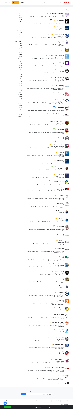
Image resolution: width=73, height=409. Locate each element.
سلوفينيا (20, 116)
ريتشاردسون (53, 146)
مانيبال (61, 323)
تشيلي (63, 316)
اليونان (63, 227)
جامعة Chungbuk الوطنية (58, 359)
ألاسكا (57, 79)
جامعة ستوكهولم (60, 160)
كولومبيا (20, 59)
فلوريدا (57, 279)
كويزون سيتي (59, 123)
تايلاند (21, 56)
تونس (21, 112)
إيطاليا (21, 96)
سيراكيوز (54, 204)
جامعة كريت (61, 226)
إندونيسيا (20, 63)
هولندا (63, 21)
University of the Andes (58, 314)
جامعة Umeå (61, 69)
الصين (21, 52)
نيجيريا (63, 130)
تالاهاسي (54, 279)
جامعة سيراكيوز (60, 203)
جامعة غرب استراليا (59, 210)
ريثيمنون (60, 227)
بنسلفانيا (57, 273)
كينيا (21, 72)
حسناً (8, 407)
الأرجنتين (20, 90)
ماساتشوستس (56, 138)
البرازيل (62, 331)
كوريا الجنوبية (62, 36)
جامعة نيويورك (61, 62)
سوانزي (57, 176)
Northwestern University (58, 13)
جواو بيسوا (59, 331)
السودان (20, 79)
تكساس (57, 146)
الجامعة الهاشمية (60, 351)
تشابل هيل (52, 57)
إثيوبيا (21, 101)
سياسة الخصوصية (41, 400)
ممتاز (21, 15)
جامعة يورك (61, 285)
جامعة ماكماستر (60, 41)
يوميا (60, 71)
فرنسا (21, 85)
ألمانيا (21, 54)
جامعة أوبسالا (61, 93)
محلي (21, 21)
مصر (63, 309)
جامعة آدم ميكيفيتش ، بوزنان (58, 375)
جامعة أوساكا (61, 99)
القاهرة (61, 309)
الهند (63, 323)
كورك (60, 115)
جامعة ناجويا (61, 256)
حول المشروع (48, 400)
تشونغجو (57, 361)
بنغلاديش (20, 94)
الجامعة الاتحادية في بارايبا (58, 329)
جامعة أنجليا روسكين (59, 85)
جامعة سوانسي (60, 174)
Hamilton (60, 42)
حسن (21, 19)
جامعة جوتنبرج (61, 152)
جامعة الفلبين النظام (59, 121)
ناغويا (60, 257)
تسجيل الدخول (7, 2)
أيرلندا (63, 115)
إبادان (60, 130)
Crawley (59, 212)
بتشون (58, 345)
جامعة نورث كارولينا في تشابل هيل (56, 55)
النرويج (21, 78)
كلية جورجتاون (61, 300)
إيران (21, 89)
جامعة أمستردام (60, 20)
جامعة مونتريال (60, 48)
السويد (63, 71)
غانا (21, 99)
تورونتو (61, 28)
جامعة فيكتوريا (61, 218)
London (57, 249)
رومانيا (21, 98)
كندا (63, 28)
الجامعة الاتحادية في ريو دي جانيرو (56, 337)
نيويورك (57, 63)
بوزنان (61, 376)
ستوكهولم (59, 161)
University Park (52, 273)
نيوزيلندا (62, 108)
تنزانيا (21, 83)
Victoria (60, 220)
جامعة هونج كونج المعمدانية (58, 263)
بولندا (63, 376)
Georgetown (53, 301)
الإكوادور (20, 103)
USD (57, 400)
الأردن (63, 353)
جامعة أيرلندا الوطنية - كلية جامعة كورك (55, 113)
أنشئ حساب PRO (33, 400)
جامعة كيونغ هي (60, 234)
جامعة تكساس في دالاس (58, 144)
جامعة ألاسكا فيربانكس (59, 77)
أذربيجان (20, 110)
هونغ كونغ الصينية (61, 265)
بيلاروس (20, 81)
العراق (21, 114)
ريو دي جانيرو (59, 339)
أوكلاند (60, 108)
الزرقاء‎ (60, 353)
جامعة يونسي (61, 292)
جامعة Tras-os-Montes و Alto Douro (55, 367)
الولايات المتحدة (61, 57)
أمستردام (60, 21)
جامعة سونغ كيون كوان (59, 181)
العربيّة (66, 400)
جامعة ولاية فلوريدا (60, 278)
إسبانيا (21, 92)
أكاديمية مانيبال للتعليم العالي (58, 322)
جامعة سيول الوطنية (59, 34)
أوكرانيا (21, 87)
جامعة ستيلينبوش (60, 166)
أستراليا (62, 189)
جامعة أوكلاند (61, 107)
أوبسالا (60, 94)
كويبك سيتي (60, 242)
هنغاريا (21, 109)
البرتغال (20, 67)
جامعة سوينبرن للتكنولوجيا (58, 187)
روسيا (21, 45)
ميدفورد (52, 138)
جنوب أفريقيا (62, 168)
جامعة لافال (61, 240)
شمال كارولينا (56, 57)
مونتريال (61, 50)
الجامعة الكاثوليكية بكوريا (58, 344)
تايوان (21, 38)
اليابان (63, 101)
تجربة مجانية (15, 2)
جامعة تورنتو (61, 26)
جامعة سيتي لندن (60, 195)
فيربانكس (54, 79)
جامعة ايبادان (61, 129)
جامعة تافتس (61, 137)
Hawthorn (59, 189)
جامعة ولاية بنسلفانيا (59, 271)
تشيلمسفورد (56, 86)
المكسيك (20, 48)
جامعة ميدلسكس (60, 248)
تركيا (21, 47)
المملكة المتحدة (61, 86)
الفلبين (63, 15)
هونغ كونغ (56, 265)
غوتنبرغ (60, 154)
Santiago (59, 316)
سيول (58, 36)
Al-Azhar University (59, 307)
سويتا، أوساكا (59, 101)
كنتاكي (57, 301)
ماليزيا (21, 107)
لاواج (60, 15)
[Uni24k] (66, 2)
